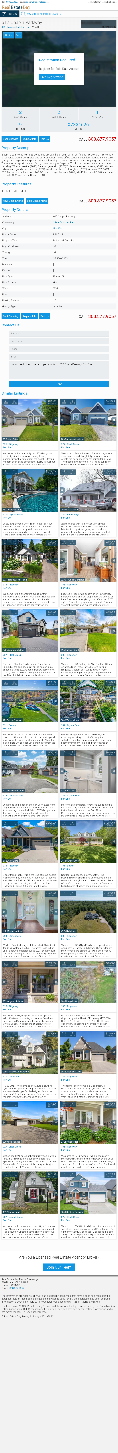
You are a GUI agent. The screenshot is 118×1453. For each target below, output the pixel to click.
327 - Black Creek (70, 444)
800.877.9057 (12, 2)
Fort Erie (26, 27)
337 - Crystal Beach (13, 514)
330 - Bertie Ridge (70, 514)
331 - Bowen (9, 725)
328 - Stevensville (12, 936)
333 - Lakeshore (11, 1076)
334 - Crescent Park (11, 27)
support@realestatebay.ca (37, 2)
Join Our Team (59, 1267)
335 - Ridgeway (10, 444)
